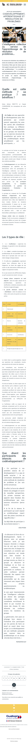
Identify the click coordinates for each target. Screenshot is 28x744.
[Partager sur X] (6, 678)
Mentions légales (14, 741)
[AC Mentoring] (11, 4)
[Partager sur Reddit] (22, 678)
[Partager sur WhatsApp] (8, 678)
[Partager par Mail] (24, 678)
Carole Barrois (14, 669)
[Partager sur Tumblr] (16, 678)
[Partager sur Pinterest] (11, 678)
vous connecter (11, 697)
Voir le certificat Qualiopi (14, 729)
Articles (9, 11)
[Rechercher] (21, 4)
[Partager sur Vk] (19, 678)
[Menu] (24, 4)
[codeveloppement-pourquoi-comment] (14, 34)
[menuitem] (21, 4)
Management (17, 11)
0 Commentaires (16, 667)
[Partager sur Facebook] (3, 678)
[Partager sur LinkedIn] (14, 678)
